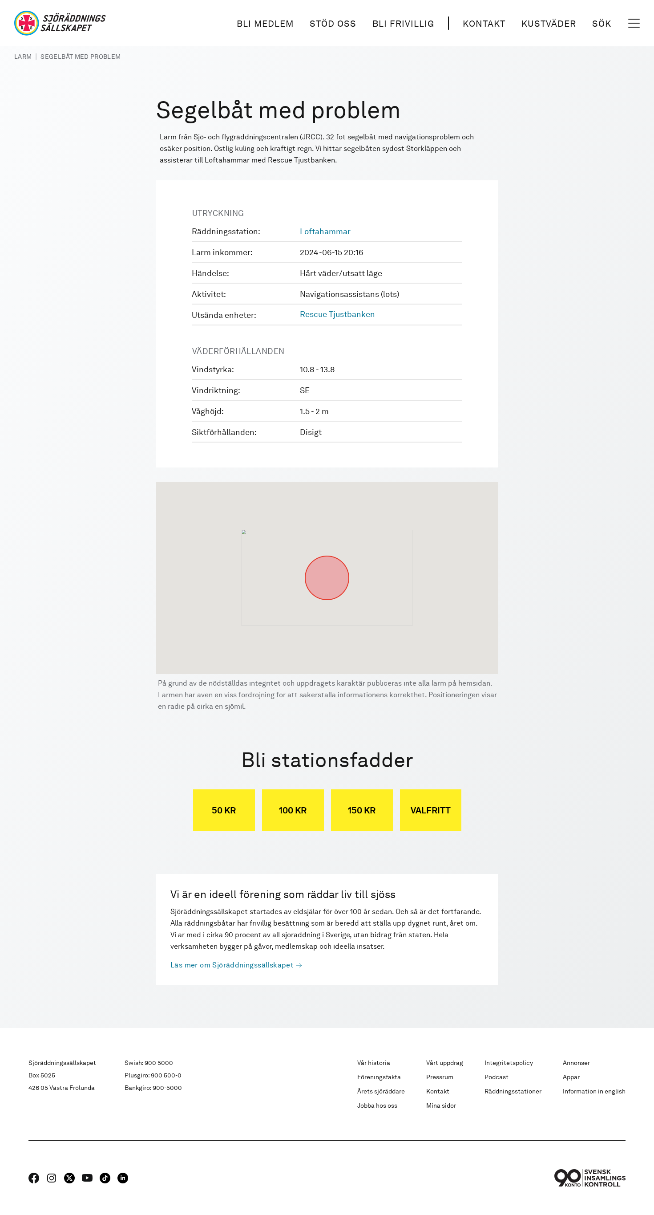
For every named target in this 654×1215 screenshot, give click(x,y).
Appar (571, 1077)
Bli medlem (265, 23)
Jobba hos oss (377, 1105)
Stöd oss (333, 23)
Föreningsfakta (379, 1077)
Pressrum (439, 1077)
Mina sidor (441, 1105)
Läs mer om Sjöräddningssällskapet (232, 965)
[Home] (60, 23)
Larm (23, 56)
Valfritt (431, 810)
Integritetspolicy (508, 1062)
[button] (327, 555)
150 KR (361, 810)
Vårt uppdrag (444, 1062)
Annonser (576, 1062)
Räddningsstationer (512, 1091)
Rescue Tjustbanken (337, 314)
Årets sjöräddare (381, 1091)
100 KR (293, 810)
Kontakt (484, 23)
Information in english (594, 1091)
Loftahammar (325, 231)
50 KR (224, 810)
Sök (601, 23)
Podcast (496, 1077)
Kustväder (548, 23)
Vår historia (373, 1062)
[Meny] (634, 23)
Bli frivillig (403, 23)
